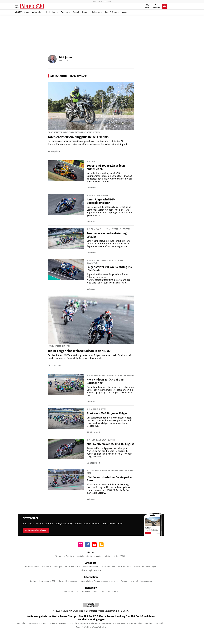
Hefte (100, 1)
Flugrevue (84, 623)
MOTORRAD (68, 592)
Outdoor (149, 623)
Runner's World (82, 627)
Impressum (44, 581)
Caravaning (62, 623)
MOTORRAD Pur (124, 567)
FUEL (102, 592)
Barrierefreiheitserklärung (141, 581)
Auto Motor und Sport (38, 623)
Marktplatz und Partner (64, 567)
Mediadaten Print (103, 556)
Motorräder (36, 12)
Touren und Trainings (65, 556)
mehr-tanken (106, 623)
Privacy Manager (101, 581)
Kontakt (33, 581)
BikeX (52, 623)
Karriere (114, 581)
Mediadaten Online (85, 556)
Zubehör (64, 12)
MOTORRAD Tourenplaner (87, 567)
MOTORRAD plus (108, 567)
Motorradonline (135, 623)
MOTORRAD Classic (89, 592)
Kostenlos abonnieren (35, 530)
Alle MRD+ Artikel (22, 12)
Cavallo (73, 623)
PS (77, 592)
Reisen (84, 12)
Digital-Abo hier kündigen (145, 567)
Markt (124, 12)
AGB (53, 581)
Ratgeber (96, 12)
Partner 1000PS (120, 556)
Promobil (159, 623)
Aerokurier (21, 623)
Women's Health (99, 627)
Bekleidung (51, 12)
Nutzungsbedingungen (67, 581)
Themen (124, 581)
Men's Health (120, 623)
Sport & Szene (111, 12)
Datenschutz (85, 581)
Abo (94, 1)
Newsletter (46, 567)
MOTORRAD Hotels (31, 567)
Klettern (94, 623)
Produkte (107, 1)
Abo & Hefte (113, 592)
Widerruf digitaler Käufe (91, 570)
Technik (76, 12)
